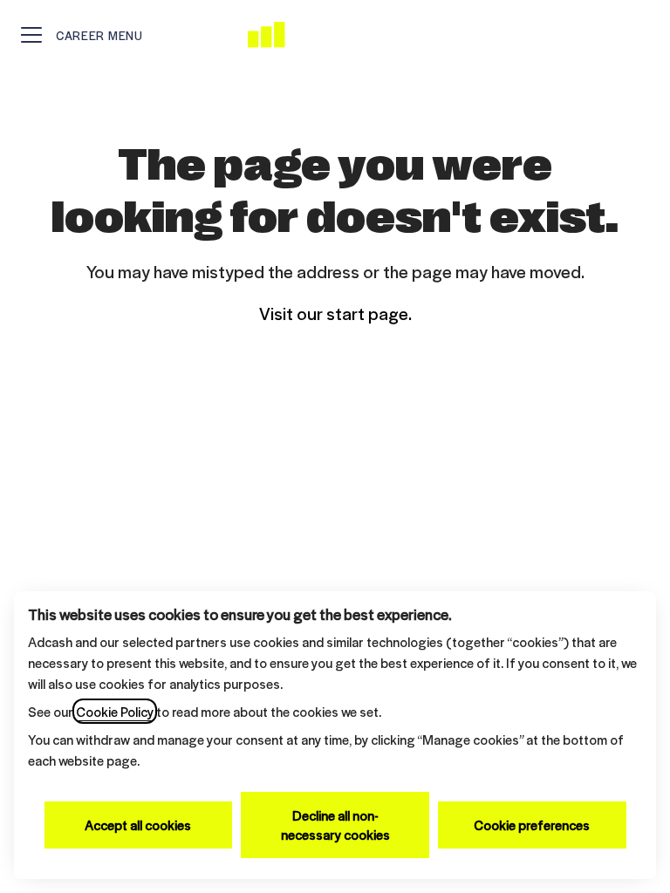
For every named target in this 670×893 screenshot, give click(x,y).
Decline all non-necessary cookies (335, 824)
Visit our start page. (335, 313)
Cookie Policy (115, 711)
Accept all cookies (138, 824)
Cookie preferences (532, 824)
